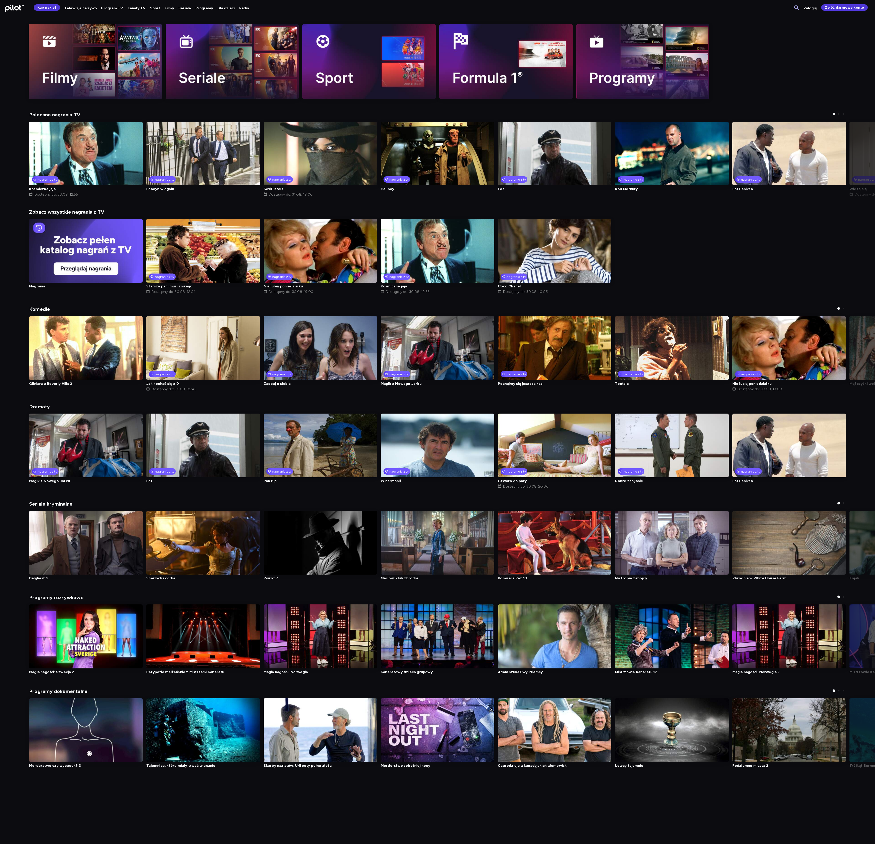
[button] (833, 114)
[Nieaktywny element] (95, 61)
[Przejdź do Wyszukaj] (797, 8)
